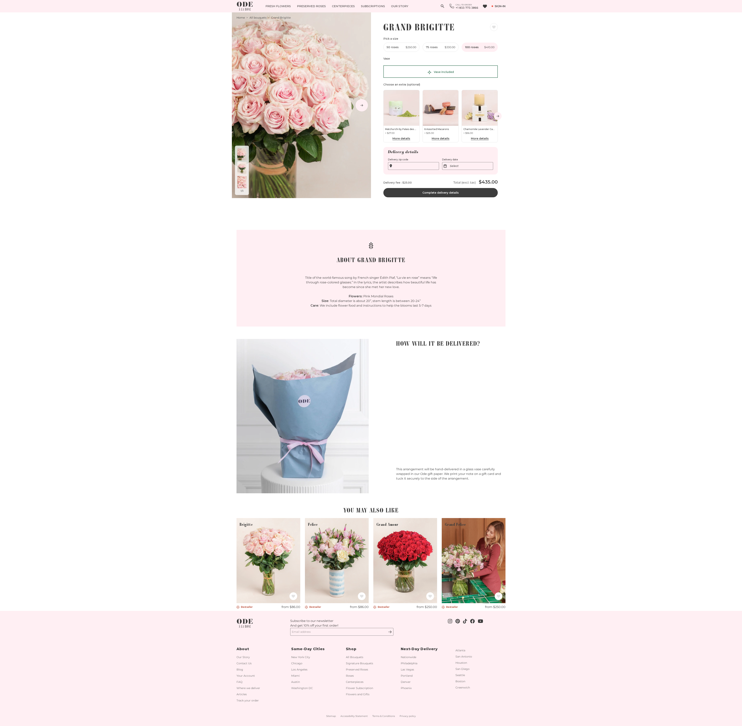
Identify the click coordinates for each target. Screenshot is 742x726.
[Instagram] (388, 632)
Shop (351, 649)
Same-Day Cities (308, 649)
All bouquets (257, 17)
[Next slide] (362, 105)
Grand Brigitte (281, 17)
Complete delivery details (440, 192)
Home (241, 17)
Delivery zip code (398, 159)
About (243, 649)
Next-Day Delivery (419, 649)
